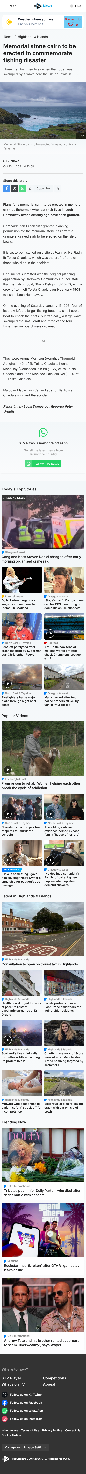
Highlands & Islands (33, 37)
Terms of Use (30, 1430)
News (8, 37)
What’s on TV (13, 1384)
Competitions (54, 1378)
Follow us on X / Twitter (26, 1394)
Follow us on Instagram (26, 1418)
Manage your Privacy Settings (25, 1447)
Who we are (10, 1430)
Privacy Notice (52, 1430)
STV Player (11, 1378)
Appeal (49, 1384)
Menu (14, 6)
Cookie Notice (11, 1435)
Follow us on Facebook (26, 1402)
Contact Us (72, 1430)
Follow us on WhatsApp (26, 1410)
